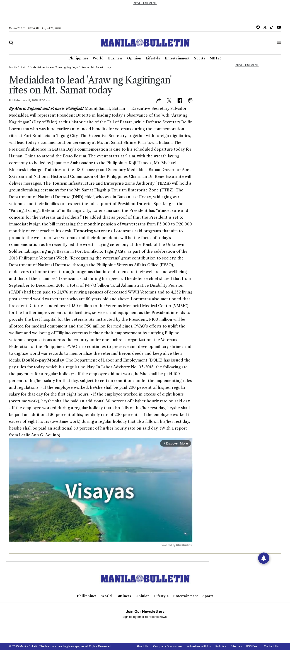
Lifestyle (153, 58)
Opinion (134, 58)
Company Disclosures (168, 646)
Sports (199, 58)
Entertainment (177, 58)
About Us (142, 646)
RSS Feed (252, 646)
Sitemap (236, 646)
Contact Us (271, 646)
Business (115, 58)
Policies (220, 646)
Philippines (78, 58)
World (98, 58)
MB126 (216, 58)
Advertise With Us (199, 646)
